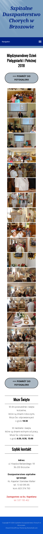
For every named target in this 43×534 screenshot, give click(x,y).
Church (8, 528)
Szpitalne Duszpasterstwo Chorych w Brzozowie (21, 17)
